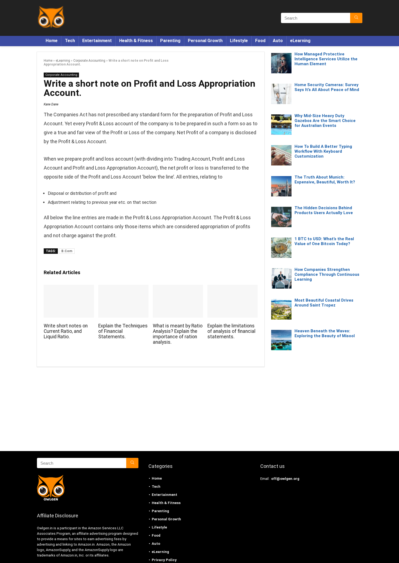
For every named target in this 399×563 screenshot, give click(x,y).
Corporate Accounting (89, 60)
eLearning (300, 40)
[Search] (356, 18)
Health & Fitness (136, 40)
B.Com (66, 251)
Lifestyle (239, 40)
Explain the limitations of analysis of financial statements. (231, 331)
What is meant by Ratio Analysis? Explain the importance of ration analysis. (177, 334)
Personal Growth (205, 40)
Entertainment (97, 40)
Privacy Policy (164, 560)
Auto (278, 40)
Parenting (170, 40)
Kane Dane (51, 104)
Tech (70, 40)
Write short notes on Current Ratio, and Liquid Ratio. (66, 331)
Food (260, 40)
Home (52, 40)
